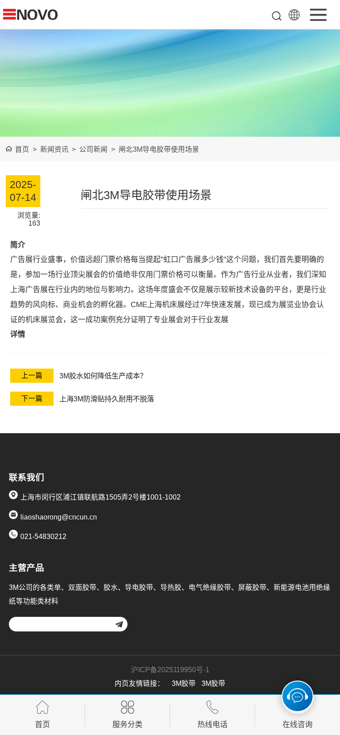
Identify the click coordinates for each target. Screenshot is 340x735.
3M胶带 (184, 683)
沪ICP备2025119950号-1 (170, 669)
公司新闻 (93, 149)
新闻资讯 (54, 149)
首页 (22, 149)
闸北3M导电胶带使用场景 (159, 149)
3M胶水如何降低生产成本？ (103, 376)
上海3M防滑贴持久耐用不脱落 (106, 399)
